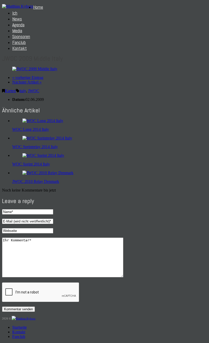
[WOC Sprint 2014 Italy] (43, 155)
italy (22, 91)
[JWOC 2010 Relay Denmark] (47, 173)
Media (17, 30)
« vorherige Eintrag (27, 77)
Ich (14, 13)
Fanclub (19, 42)
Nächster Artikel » (27, 82)
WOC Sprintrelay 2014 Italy (35, 147)
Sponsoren (21, 36)
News (17, 19)
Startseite (19, 327)
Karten (10, 91)
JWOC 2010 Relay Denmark (35, 181)
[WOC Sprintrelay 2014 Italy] (47, 138)
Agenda (18, 25)
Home (38, 7)
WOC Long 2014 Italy (30, 129)
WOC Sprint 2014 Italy (31, 164)
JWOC (33, 91)
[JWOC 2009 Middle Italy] (34, 69)
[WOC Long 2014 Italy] (42, 121)
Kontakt (19, 48)
